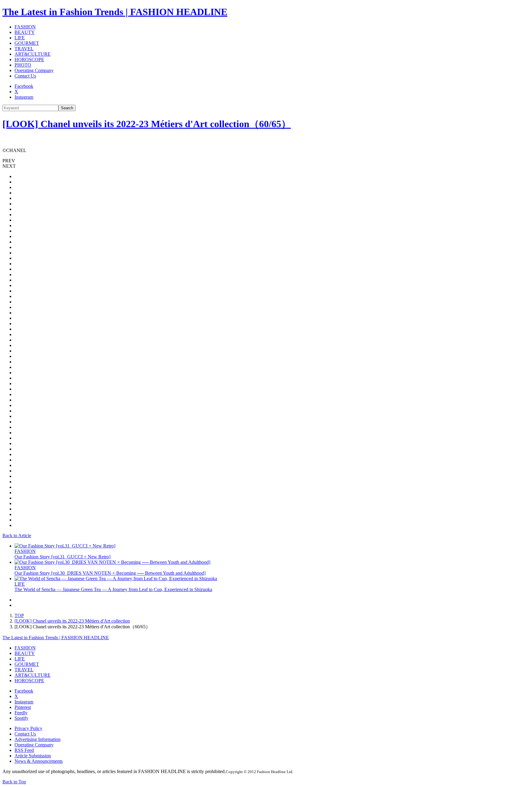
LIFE (20, 37)
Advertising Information (38, 739)
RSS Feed (24, 750)
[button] (261, 161)
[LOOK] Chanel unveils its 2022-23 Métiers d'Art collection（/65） (146, 123)
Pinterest (23, 707)
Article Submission (33, 755)
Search (67, 108)
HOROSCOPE (29, 59)
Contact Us (25, 75)
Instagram (24, 97)
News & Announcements (39, 761)
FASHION (25, 26)
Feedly (21, 712)
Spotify (21, 718)
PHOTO (23, 65)
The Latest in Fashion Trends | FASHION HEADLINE (114, 11)
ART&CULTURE (33, 54)
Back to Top (14, 781)
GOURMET (27, 43)
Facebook (24, 86)
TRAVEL (24, 48)
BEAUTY (25, 32)
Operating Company (34, 70)
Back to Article (16, 535)
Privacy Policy (28, 728)
